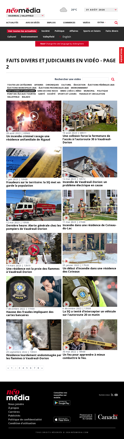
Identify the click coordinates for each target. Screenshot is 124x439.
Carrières (14, 411)
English (67, 36)
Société (45, 30)
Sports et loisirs (92, 30)
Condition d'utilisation (22, 423)
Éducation (79, 84)
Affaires (74, 30)
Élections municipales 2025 (21, 87)
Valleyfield (48, 36)
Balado (26, 96)
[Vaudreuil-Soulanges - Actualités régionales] (23, 10)
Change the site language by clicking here (62, 43)
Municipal (89, 90)
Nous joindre (16, 404)
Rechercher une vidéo (68, 79)
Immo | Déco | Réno (70, 90)
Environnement (29, 36)
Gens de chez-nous (47, 90)
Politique (59, 30)
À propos (13, 408)
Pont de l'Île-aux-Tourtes (21, 93)
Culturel (11, 36)
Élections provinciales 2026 (54, 87)
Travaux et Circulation (92, 93)
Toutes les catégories (19, 84)
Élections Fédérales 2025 (101, 84)
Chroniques (52, 84)
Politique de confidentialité (25, 419)
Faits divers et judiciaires (21, 90)
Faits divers (112, 30)
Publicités (14, 415)
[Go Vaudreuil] (18, 394)
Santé (41, 93)
